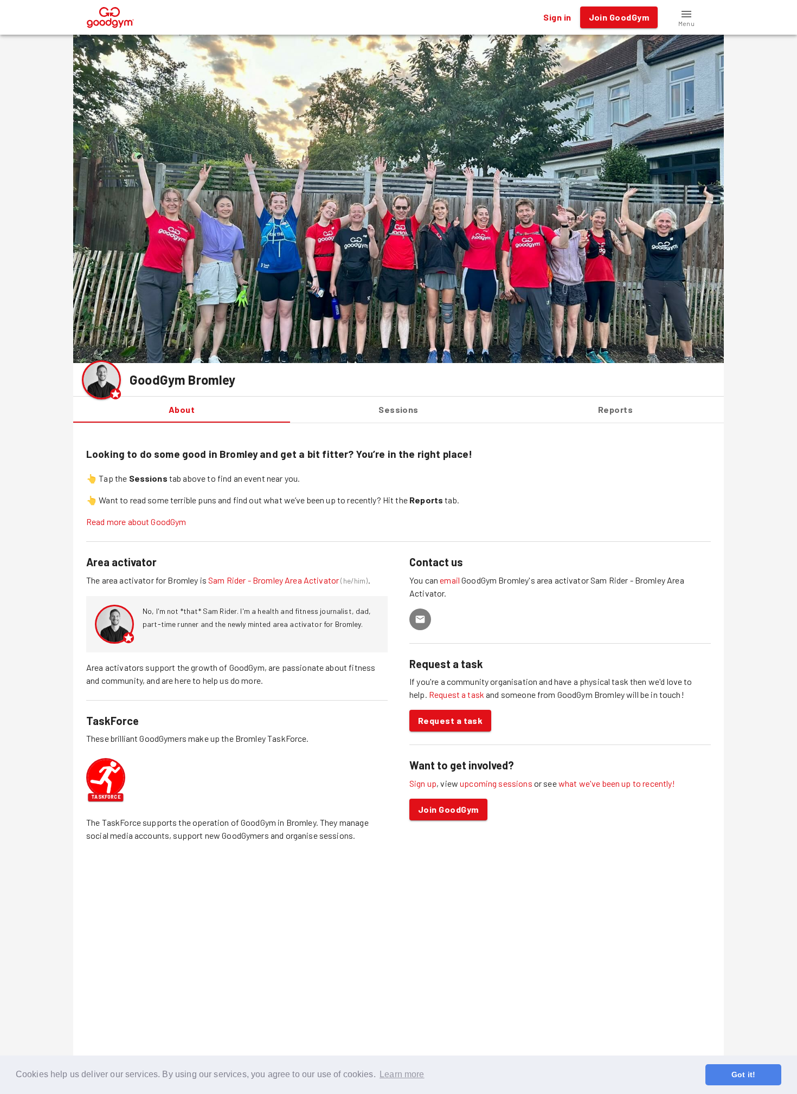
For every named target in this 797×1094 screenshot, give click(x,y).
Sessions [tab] (398, 409)
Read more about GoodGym (136, 521)
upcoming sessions (496, 783)
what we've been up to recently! (617, 783)
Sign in (557, 17)
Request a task (456, 694)
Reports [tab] (615, 409)
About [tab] (182, 409)
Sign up (422, 783)
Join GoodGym (448, 809)
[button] (686, 17)
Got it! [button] (743, 1074)
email (450, 580)
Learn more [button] (402, 1074)
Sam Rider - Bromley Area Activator (273, 580)
